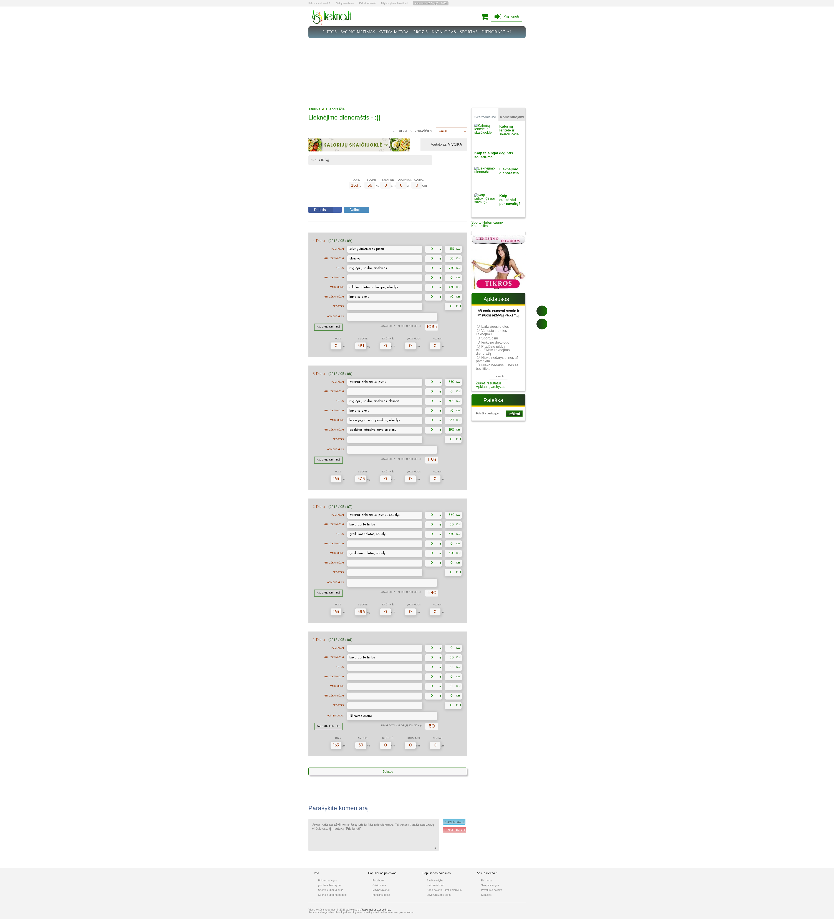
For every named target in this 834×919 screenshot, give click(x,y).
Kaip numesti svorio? (319, 3)
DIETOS (329, 32)
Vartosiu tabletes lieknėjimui (491, 332)
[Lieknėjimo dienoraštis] (486, 177)
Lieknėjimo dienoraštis (509, 171)
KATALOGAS (444, 32)
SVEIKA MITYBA (394, 32)
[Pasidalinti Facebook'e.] (541, 311)
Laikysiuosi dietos (495, 326)
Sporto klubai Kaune (487, 222)
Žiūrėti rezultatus (488, 383)
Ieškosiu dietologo (495, 342)
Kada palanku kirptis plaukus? (444, 890)
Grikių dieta (379, 885)
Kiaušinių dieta (381, 894)
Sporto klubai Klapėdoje (332, 894)
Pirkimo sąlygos (327, 880)
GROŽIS (420, 32)
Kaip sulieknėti (435, 885)
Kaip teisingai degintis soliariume (493, 155)
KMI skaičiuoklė (367, 3)
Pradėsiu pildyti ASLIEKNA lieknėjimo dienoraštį (493, 350)
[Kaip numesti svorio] (331, 24)
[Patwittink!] (541, 324)
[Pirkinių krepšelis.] (485, 16)
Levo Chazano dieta (439, 894)
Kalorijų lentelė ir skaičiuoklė (509, 130)
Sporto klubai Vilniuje (330, 890)
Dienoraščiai (336, 109)
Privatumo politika (491, 890)
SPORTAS (469, 32)
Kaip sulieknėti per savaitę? (509, 200)
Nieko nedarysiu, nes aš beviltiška (497, 367)
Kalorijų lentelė (328, 327)
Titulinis (314, 109)
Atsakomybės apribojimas (376, 909)
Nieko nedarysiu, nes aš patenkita (497, 359)
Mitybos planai (381, 890)
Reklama (486, 880)
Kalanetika (479, 226)
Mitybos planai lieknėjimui (394, 3)
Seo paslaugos (490, 885)
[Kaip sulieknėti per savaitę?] (486, 204)
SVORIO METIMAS (358, 32)
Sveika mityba (435, 880)
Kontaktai (486, 894)
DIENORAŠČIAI (496, 32)
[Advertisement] (417, 70)
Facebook (378, 880)
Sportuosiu (489, 338)
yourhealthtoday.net (329, 885)
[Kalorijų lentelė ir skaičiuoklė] (486, 134)
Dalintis (320, 210)
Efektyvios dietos (345, 3)
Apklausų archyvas (490, 387)
